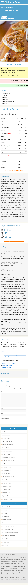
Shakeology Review (7, 431)
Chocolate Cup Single (6, 367)
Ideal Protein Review (7, 451)
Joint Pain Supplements (8, 526)
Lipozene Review (6, 496)
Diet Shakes (5, 513)
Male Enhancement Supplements (10, 532)
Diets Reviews (5, 516)
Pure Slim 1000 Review (8, 460)
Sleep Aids (5, 545)
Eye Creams (5, 522)
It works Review (6, 473)
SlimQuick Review (6, 489)
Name (2, 408)
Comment (3, 391)
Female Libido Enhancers (8, 538)
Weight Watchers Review (8, 457)
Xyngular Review (6, 486)
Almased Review (6, 483)
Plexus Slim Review (7, 479)
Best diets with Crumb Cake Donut (9, 75)
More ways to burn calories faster (14, 241)
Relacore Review (6, 492)
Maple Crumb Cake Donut (8, 365)
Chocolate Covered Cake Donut (9, 363)
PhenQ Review (6, 454)
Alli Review (5, 463)
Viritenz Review (6, 435)
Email (2, 413)
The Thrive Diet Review (8, 476)
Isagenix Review (6, 438)
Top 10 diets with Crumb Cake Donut (14, 170)
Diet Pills (4, 510)
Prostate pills (5, 542)
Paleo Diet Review (6, 447)
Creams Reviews (6, 519)
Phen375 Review (6, 467)
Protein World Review (7, 444)
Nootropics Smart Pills (7, 529)
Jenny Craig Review (7, 441)
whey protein (4, 72)
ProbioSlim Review (7, 499)
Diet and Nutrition (6, 506)
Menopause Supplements (8, 535)
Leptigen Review (6, 470)
